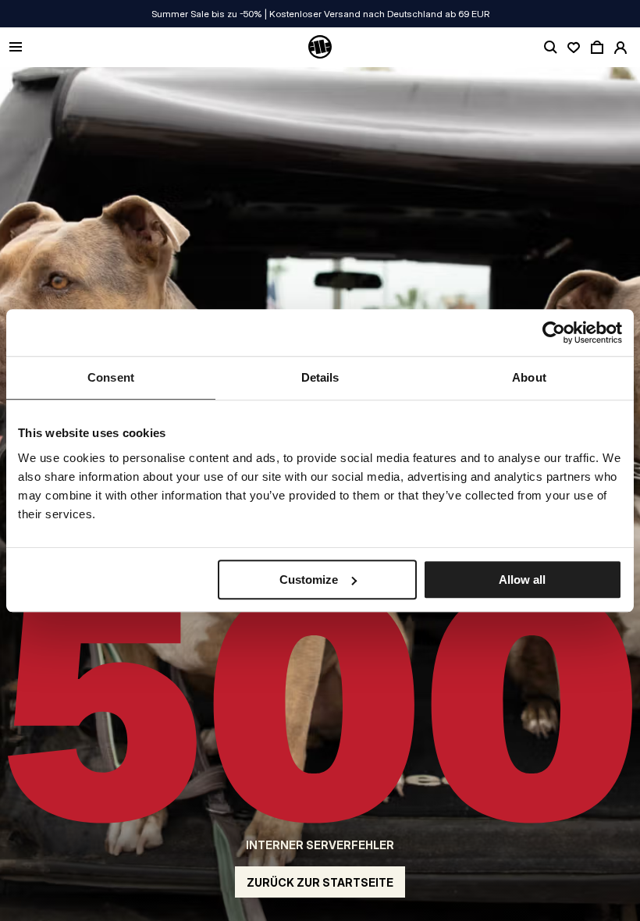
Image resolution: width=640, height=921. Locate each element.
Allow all (522, 579)
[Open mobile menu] (15, 48)
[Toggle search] (550, 47)
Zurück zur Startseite (320, 882)
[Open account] (620, 47)
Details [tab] (320, 377)
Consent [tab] (110, 377)
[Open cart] (597, 47)
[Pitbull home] (320, 47)
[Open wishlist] (573, 47)
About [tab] (529, 377)
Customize (308, 579)
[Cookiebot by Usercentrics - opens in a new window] (553, 332)
